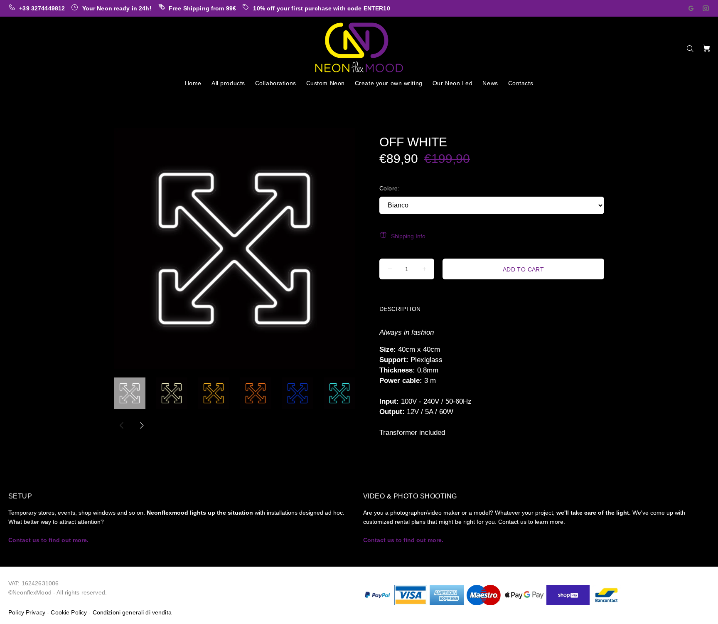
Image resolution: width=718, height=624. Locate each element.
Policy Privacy (26, 612)
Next (141, 425)
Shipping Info (408, 236)
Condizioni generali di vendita (132, 612)
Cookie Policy (69, 612)
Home (121, 99)
